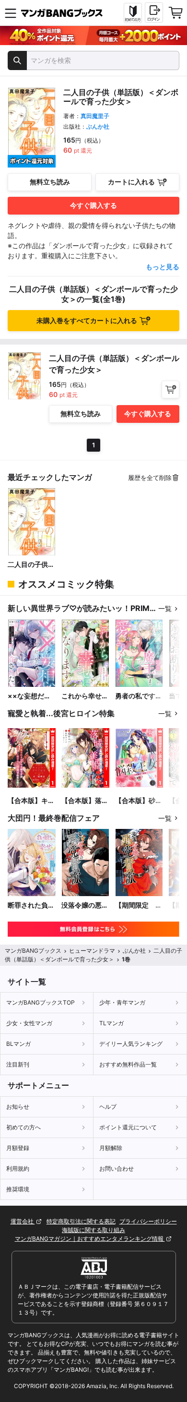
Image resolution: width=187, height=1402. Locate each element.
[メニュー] (10, 13)
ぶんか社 (97, 126)
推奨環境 (17, 1189)
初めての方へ (23, 1127)
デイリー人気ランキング (131, 1043)
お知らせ (17, 1106)
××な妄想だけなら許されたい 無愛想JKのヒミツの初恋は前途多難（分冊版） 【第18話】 (31, 696)
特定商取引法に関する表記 (81, 1221)
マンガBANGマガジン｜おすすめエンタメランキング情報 (90, 1238)
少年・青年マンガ (122, 1002)
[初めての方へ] (132, 13)
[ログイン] (154, 12)
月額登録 (17, 1147)
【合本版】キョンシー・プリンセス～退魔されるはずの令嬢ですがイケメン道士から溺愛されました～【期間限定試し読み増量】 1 (31, 800)
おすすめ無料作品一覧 (128, 1064)
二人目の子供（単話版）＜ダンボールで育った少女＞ (31, 564)
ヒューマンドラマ (92, 950)
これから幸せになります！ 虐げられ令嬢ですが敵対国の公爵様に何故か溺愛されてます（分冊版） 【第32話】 (84, 696)
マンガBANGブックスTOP (40, 1002)
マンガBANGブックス (33, 950)
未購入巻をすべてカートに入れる (86, 320)
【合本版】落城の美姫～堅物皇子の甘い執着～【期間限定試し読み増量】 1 (84, 800)
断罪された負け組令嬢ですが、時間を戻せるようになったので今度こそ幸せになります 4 (31, 905)
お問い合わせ (116, 1168)
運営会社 (23, 1221)
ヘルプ (108, 1106)
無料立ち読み (50, 182)
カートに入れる (131, 182)
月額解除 (110, 1147)
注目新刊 (17, 1064)
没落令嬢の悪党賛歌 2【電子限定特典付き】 (84, 905)
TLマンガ (111, 1023)
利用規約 (17, 1168)
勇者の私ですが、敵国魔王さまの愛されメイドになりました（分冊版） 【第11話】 (138, 696)
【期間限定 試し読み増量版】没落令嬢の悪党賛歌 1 (138, 905)
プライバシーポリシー (148, 1221)
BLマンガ (18, 1043)
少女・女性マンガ (29, 1023)
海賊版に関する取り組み (93, 1230)
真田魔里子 (95, 116)
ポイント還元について (128, 1127)
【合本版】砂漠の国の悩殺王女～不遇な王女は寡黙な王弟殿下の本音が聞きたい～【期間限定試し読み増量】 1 (138, 800)
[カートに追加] (170, 389)
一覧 (165, 608)
